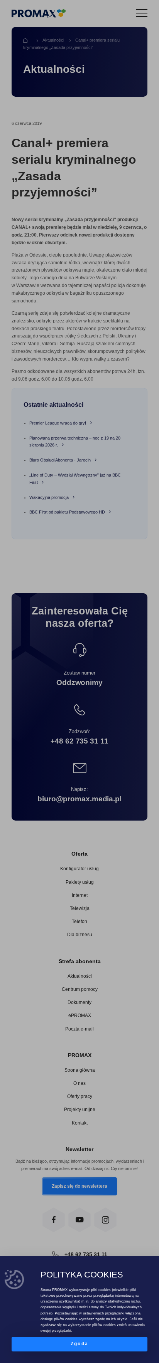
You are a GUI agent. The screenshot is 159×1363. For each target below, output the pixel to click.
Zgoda (79, 1343)
